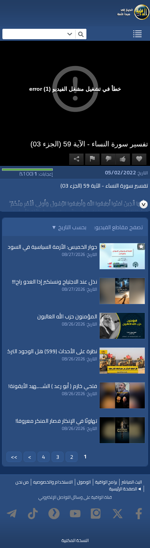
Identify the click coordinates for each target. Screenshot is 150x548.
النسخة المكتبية (75, 540)
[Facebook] (138, 513)
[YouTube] (75, 513)
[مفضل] (139, 159)
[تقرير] (92, 159)
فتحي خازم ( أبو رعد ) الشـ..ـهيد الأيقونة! (52, 386)
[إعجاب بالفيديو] (123, 159)
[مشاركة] (76, 159)
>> (14, 457)
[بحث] (80, 34)
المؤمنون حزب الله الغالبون (67, 316)
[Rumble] (54, 513)
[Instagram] (96, 513)
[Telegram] (11, 513)
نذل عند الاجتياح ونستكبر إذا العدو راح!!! (54, 281)
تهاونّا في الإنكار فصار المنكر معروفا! (56, 421)
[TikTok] (32, 513)
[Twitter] (117, 513)
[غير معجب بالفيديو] (108, 159)
